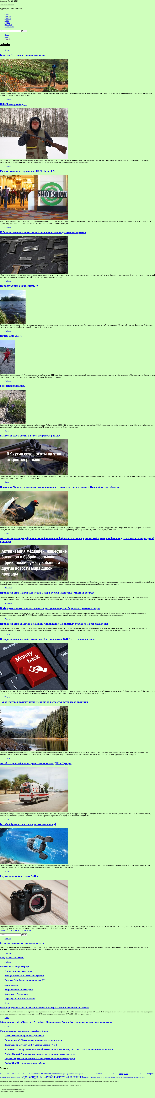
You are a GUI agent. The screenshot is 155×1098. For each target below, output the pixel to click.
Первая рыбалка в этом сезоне (20, 998)
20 (16, 931)
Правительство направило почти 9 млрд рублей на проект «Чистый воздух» (47, 592)
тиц (134, 1077)
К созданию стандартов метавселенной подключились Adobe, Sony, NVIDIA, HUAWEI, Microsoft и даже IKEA (59, 1049)
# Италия (9, 1073)
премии (113, 1077)
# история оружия (65, 1074)
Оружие (8, 19)
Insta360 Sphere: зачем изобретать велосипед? (28, 824)
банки (85, 1077)
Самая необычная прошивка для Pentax (24, 1035)
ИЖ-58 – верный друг (13, 104)
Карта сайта (9, 27)
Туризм (7, 23)
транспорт (138, 1077)
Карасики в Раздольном (16, 994)
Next (30, 931)
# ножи (98, 1074)
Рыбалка (8, 17)
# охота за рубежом (134, 1073)
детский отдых (92, 1077)
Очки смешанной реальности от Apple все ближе (24, 1031)
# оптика (103, 1073)
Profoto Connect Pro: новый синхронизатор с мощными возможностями (40, 1054)
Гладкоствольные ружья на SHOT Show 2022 (27, 171)
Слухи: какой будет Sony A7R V (19, 876)
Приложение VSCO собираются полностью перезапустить (33, 1040)
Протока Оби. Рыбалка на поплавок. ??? (25, 980)
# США (14, 1073)
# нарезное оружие (77, 1074)
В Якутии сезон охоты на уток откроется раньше (30, 435)
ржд (121, 1077)
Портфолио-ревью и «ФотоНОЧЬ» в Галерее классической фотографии (40, 1058)
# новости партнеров (89, 1073)
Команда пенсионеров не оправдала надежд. (22, 943)
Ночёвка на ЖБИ (11, 335)
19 (13, 931)
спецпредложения (128, 1077)
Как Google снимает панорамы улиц (22, 54)
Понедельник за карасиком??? (19, 285)
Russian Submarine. (7, 5)
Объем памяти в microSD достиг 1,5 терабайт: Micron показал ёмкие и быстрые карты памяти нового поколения (56, 1022)
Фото (7, 21)
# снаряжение (4, 1077)
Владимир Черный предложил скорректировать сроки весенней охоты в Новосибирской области (60, 486)
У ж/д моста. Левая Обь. (12, 957)
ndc (19, 1077)
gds (16, 1077)
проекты (117, 1077)
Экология (8, 25)
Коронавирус (29, 1077)
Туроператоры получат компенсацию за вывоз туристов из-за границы (44, 701)
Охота (7, 15)
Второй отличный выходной (19, 989)
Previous (3, 931)
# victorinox (3, 1073)
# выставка (26, 1073)
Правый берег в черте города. (14, 966)
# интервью (54, 1074)
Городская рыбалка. (12, 385)
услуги (143, 1077)
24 (25, 931)
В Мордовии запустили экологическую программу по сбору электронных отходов (50, 608)
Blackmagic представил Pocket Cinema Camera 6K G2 (31, 1045)
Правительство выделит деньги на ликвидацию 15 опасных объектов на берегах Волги (54, 623)
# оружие (123, 1073)
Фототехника (74, 1077)
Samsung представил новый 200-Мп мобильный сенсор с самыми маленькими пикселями (44, 1007)
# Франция (20, 1073)
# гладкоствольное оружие (39, 1074)
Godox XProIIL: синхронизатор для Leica (25, 1063)
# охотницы (143, 1073)
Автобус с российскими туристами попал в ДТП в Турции (35, 763)
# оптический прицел (112, 1073)
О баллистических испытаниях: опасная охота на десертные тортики (43, 232)
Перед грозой (11, 985)
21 (18, 931)
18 (11, 931)
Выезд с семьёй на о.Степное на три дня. (24, 975)
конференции (100, 1077)
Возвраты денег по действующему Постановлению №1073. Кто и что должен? (47, 639)
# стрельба (12, 1077)
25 (27, 931)
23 (22, 931)
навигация (107, 1077)
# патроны (150, 1074)
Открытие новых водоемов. (18, 971)
